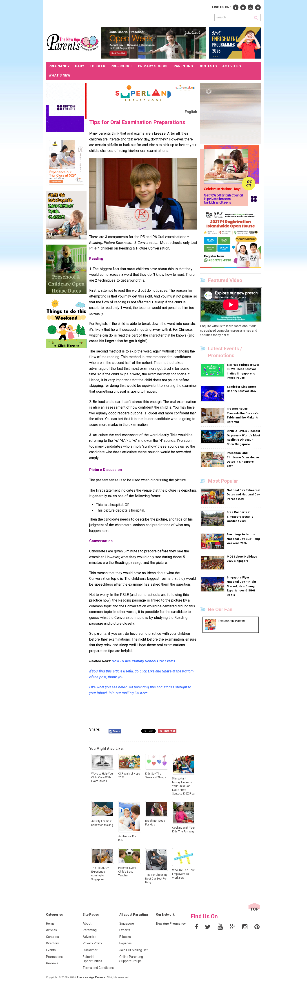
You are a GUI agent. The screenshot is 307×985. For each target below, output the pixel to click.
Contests (52, 937)
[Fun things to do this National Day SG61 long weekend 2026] (213, 541)
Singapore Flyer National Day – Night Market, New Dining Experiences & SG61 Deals (241, 586)
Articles (51, 930)
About (87, 923)
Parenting (90, 930)
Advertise (89, 937)
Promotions (54, 957)
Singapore (126, 923)
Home (50, 923)
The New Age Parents (91, 977)
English (191, 112)
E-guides (125, 943)
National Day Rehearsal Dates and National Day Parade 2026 (243, 494)
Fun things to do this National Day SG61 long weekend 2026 (243, 539)
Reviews (52, 963)
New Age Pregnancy (171, 923)
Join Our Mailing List (133, 950)
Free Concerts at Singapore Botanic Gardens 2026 (240, 516)
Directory (52, 943)
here (143, 693)
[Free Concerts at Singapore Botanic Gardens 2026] (213, 518)
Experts (124, 930)
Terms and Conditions (98, 968)
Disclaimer (90, 950)
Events (51, 950)
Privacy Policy (92, 943)
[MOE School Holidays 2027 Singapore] (213, 562)
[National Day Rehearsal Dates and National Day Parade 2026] (213, 496)
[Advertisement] (128, 13)
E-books (125, 937)
